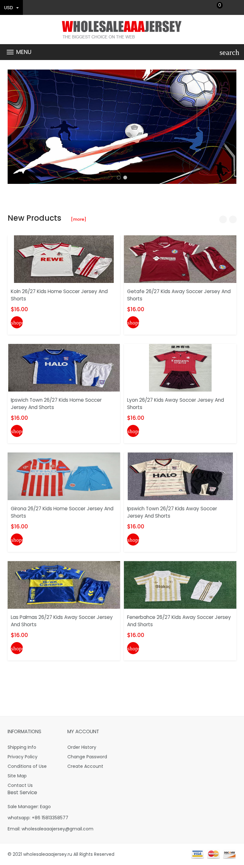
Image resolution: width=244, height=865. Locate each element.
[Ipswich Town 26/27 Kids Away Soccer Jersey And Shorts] (180, 476)
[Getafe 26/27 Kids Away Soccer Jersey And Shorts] (180, 259)
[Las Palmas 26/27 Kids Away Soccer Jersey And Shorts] (64, 584)
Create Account (85, 766)
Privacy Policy (22, 757)
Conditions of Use (27, 766)
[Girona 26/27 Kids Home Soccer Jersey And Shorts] (64, 476)
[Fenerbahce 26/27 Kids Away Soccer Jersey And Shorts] (180, 584)
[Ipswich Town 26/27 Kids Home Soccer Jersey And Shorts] (64, 367)
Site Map (17, 776)
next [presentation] (230, 126)
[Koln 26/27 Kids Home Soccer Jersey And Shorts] (64, 259)
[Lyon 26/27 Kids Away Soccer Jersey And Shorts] (180, 367)
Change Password (87, 757)
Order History (81, 747)
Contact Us (20, 785)
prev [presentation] (14, 126)
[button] (118, 177)
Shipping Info (22, 747)
